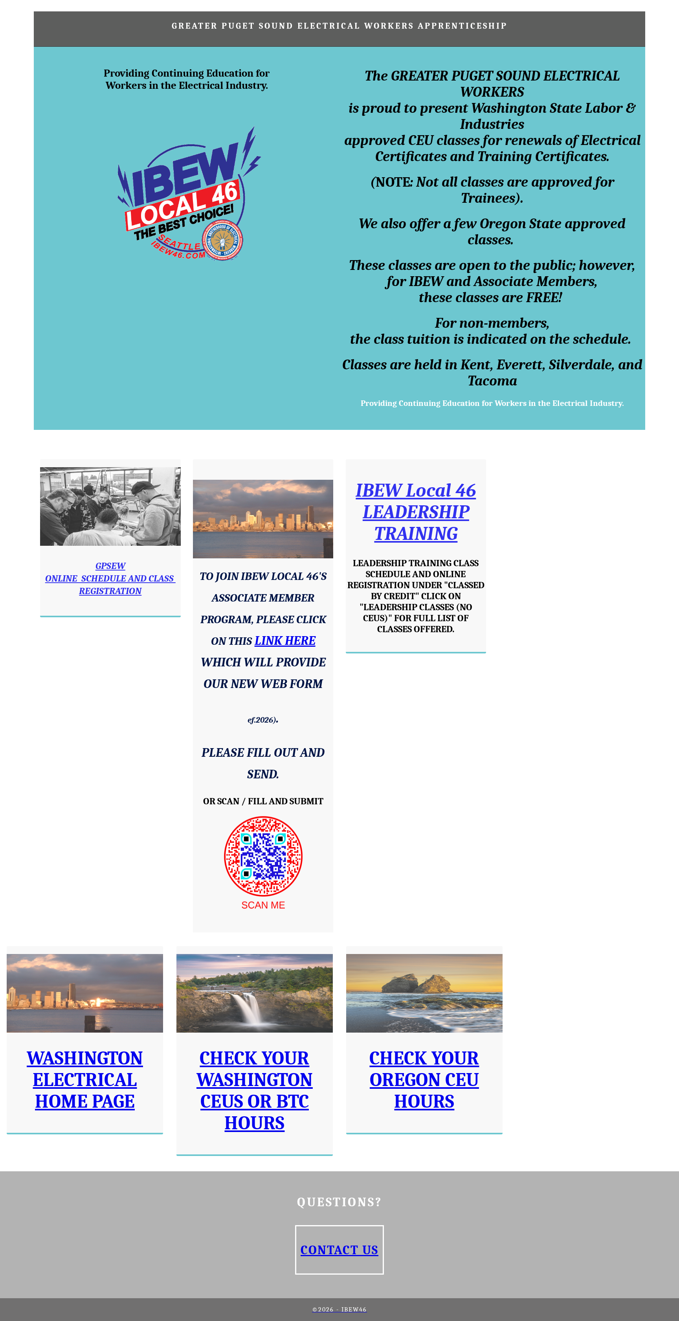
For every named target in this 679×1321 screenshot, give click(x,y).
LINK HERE (285, 640)
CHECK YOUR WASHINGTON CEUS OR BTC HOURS (254, 1091)
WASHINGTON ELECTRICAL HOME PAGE (85, 1080)
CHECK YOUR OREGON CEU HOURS (424, 1080)
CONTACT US (339, 1250)
